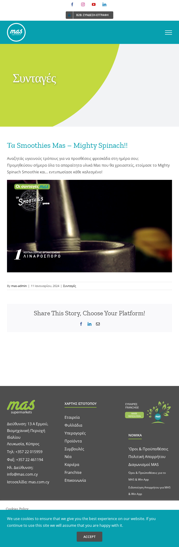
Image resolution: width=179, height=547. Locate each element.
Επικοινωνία (75, 480)
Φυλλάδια (73, 425)
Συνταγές (69, 286)
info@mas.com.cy (22, 474)
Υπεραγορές (75, 433)
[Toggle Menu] (168, 32)
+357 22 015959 (28, 451)
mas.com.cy (38, 481)
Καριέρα (72, 464)
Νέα (68, 456)
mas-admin (19, 286)
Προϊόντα (73, 441)
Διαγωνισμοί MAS (143, 464)
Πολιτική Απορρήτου (146, 456)
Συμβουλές (74, 448)
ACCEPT (89, 536)
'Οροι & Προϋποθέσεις (148, 448)
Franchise (73, 472)
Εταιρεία (72, 417)
